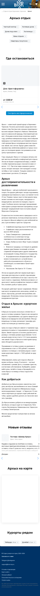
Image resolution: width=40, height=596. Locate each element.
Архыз (12, 439)
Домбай (28, 542)
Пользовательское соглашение (12, 577)
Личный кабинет (7, 575)
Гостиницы (29, 31)
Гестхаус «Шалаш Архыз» (20, 437)
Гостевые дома (29, 27)
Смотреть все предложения (20, 113)
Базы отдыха (19, 36)
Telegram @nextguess (8, 560)
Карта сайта (5, 572)
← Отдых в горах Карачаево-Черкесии (14, 11)
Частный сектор (11, 27)
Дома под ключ (12, 31)
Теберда (11, 542)
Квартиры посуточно (20, 41)
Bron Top (19, 4)
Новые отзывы (20, 427)
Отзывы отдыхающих (8, 569)
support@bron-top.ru (8, 564)
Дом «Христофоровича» (13, 89)
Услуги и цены (6, 580)
